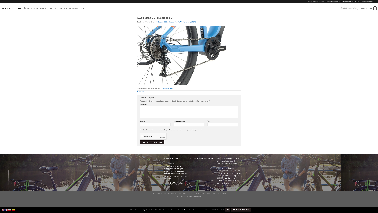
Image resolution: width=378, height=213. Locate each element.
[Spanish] (13, 210)
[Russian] (10, 210)
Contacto (321, 1)
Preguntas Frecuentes (332, 1)
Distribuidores (78, 8)
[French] (6, 210)
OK (228, 210)
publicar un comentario (167, 89)
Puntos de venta (64, 8)
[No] (376, 210)
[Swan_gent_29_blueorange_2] (181, 55)
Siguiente (141, 92)
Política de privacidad (241, 210)
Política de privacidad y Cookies (350, 1)
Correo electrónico (180, 121)
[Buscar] (25, 8)
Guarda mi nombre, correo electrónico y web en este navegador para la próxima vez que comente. (173, 130)
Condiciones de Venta (367, 1)
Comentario (144, 104)
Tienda (315, 1)
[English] (3, 210)
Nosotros (43, 8)
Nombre (143, 121)
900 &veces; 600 (161, 22)
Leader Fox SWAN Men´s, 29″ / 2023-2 (182, 22)
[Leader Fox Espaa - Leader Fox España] (11, 8)
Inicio (309, 1)
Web (208, 121)
